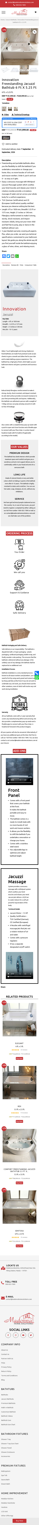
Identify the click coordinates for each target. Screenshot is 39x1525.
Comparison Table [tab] (30, 265)
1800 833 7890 (20, 5)
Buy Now (19, 1521)
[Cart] (35, 12)
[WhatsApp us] (37, 677)
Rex (19, 1106)
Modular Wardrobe (8, 1503)
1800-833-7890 (23, 510)
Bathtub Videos (7, 1416)
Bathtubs (4, 1395)
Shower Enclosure (8, 1452)
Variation (5, 103)
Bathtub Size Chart (8, 1424)
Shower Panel (6, 1448)
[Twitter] (31, 1335)
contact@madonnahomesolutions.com (21, 2)
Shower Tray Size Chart (10, 1443)
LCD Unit (4, 1511)
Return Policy (6, 1371)
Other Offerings (7, 1516)
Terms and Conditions (9, 1375)
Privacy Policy (6, 1367)
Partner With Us (7, 1358)
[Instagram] (15, 1335)
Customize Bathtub (8, 1412)
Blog (3, 1380)
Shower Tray (6, 1439)
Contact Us (5, 1354)
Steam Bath (5, 1484)
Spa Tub (4, 1475)
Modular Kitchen (7, 1499)
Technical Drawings (21, 114)
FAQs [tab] (21, 265)
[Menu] (3, 12)
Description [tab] (6, 265)
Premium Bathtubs (8, 1403)
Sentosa (19, 1231)
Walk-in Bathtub (7, 1407)
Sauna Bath (5, 1480)
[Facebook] (8, 1335)
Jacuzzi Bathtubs (11, 20)
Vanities (4, 1507)
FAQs (3, 1363)
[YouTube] (23, 1335)
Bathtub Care (6, 1420)
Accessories (5, 1456)
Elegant (19, 1043)
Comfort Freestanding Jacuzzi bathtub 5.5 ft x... (19, 1170)
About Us (4, 1350)
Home (3, 20)
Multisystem (5, 1471)
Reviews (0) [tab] (14, 265)
